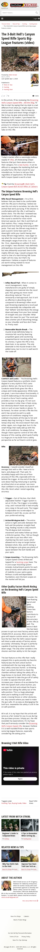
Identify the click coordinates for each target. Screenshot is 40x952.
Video (24, 803)
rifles (12, 160)
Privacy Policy (26, 936)
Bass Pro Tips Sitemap (20, 940)
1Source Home (5, 24)
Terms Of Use (14, 936)
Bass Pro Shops (7, 869)
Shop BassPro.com (4, 8)
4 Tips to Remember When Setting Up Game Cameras (29, 835)
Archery (6, 839)
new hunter (24, 165)
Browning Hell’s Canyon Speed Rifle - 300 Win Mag (19, 101)
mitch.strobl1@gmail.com (9, 897)
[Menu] (2, 18)
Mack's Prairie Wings (19, 920)
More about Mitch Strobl (30, 901)
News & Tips (16, 24)
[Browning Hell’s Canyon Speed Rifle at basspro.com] (20, 274)
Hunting (24, 24)
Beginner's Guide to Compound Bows (10, 834)
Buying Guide (17, 803)
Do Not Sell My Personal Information (20, 933)
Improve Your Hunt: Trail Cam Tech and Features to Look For (29, 866)
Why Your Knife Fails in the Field (10, 865)
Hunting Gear (33, 24)
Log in (35, 18)
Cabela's (26, 916)
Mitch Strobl (13, 75)
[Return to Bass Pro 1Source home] (24, 7)
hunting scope (22, 562)
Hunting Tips (6, 803)
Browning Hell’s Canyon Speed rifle (19, 724)
